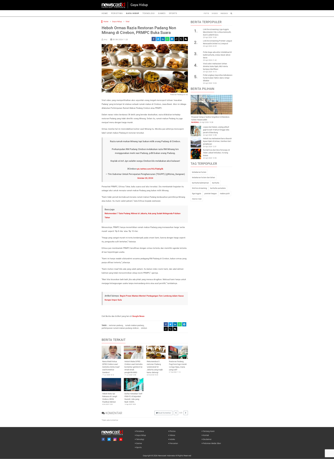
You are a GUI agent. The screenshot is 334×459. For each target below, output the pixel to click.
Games (162, 13)
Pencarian (173, 443)
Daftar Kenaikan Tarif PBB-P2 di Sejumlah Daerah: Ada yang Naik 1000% (133, 398)
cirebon (144, 328)
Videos (172, 435)
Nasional (195, 122)
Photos (172, 431)
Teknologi (148, 13)
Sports (173, 13)
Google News (138, 316)
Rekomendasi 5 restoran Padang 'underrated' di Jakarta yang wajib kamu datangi (155, 366)
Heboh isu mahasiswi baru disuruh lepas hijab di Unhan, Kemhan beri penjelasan (217, 141)
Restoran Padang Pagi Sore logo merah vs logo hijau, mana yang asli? (178, 365)
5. (195, 76)
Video (215, 13)
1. (195, 31)
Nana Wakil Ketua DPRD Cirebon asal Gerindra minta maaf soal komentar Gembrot (111, 366)
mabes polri (225, 193)
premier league (210, 193)
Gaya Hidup (132, 13)
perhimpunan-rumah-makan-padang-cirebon (120, 328)
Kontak (205, 435)
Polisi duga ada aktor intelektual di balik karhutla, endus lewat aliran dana (217, 55)
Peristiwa (117, 13)
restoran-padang (116, 325)
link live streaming (199, 188)
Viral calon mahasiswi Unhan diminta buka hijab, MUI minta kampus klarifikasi (215, 66)
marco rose (196, 199)
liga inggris (196, 193)
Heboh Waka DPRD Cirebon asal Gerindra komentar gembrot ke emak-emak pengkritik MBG (133, 366)
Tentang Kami (208, 431)
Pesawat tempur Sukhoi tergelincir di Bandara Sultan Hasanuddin (210, 118)
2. (195, 42)
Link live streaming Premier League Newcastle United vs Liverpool (217, 42)
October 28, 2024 (145, 178)
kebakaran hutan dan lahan (203, 177)
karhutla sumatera (218, 188)
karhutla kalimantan (200, 183)
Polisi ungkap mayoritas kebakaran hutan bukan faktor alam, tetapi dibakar (217, 78)
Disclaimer (206, 439)
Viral (127, 21)
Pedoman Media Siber (211, 443)
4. (195, 65)
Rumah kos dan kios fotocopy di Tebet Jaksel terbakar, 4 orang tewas (216, 152)
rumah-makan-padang (134, 325)
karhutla (215, 183)
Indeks (224, 13)
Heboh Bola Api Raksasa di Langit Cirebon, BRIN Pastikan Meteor (109, 398)
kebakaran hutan (199, 172)
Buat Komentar (164, 413)
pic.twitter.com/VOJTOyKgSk (150, 169)
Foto (206, 13)
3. (195, 54)
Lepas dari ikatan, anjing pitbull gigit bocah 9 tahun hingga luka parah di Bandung (216, 130)
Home (105, 13)
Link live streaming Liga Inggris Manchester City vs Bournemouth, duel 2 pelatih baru (217, 32)
